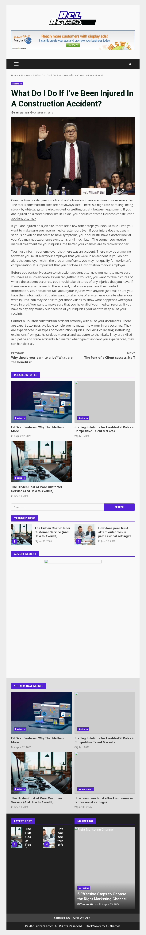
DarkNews (93, 926)
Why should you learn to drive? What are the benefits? (42, 357)
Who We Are (81, 918)
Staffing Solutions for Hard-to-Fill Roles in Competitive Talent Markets (105, 402)
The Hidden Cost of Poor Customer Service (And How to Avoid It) (41, 461)
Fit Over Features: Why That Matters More (41, 402)
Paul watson (21, 112)
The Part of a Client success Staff (109, 355)
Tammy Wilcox (89, 904)
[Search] (130, 64)
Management (86, 789)
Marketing (84, 888)
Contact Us (62, 918)
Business (17, 83)
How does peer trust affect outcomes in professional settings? (85, 534)
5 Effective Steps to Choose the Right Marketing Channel (105, 868)
